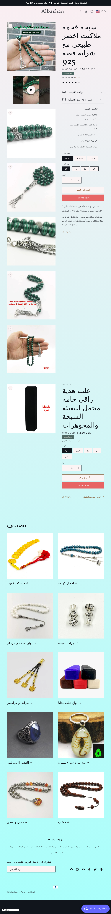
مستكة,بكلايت (16, 583)
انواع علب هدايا (68, 702)
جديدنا (12, 846)
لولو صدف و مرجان (20, 643)
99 (94, 169)
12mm (93, 158)
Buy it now (83, 197)
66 (85, 169)
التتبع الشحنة (52, 853)
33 (66, 169)
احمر (67, 456)
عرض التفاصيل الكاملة (92, 497)
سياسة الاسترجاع (67, 846)
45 (75, 169)
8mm (67, 158)
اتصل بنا (95, 846)
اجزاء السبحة (66, 643)
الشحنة (77, 77)
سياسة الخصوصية (83, 846)
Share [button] (68, 497)
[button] (6, 11)
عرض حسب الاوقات (25, 846)
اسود (67, 450)
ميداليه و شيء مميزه (72, 762)
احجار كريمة (66, 583)
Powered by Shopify (28, 892)
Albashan (17, 892)
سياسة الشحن (51, 846)
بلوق (61, 853)
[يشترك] (52, 869)
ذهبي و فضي (15, 822)
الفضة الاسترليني (18, 762)
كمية (64, 175)
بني (97, 450)
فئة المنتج (39, 846)
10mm (80, 158)
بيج (88, 450)
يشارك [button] (68, 231)
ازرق (78, 450)
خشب (62, 822)
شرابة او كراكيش (18, 702)
